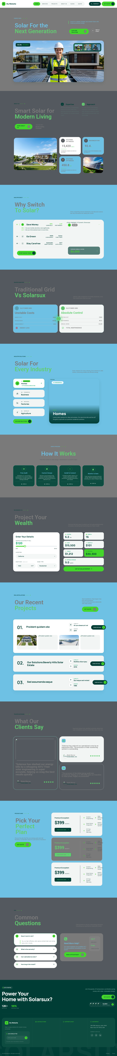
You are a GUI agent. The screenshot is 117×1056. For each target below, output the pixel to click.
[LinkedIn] (100, 1035)
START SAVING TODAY (25, 253)
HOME (36, 4)
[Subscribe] (26, 1037)
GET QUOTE (107, 997)
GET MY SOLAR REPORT (82, 569)
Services (45, 4)
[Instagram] (96, 1035)
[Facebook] (92, 1035)
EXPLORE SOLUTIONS (21, 421)
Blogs (72, 4)
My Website (11, 4)
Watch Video (98, 30)
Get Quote (107, 4)
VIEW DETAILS (97, 627)
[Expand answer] (54, 949)
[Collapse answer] (54, 936)
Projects (54, 4)
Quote (80, 4)
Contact (96, 4)
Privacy (108, 1053)
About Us (64, 4)
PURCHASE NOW (61, 829)
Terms (113, 1053)
